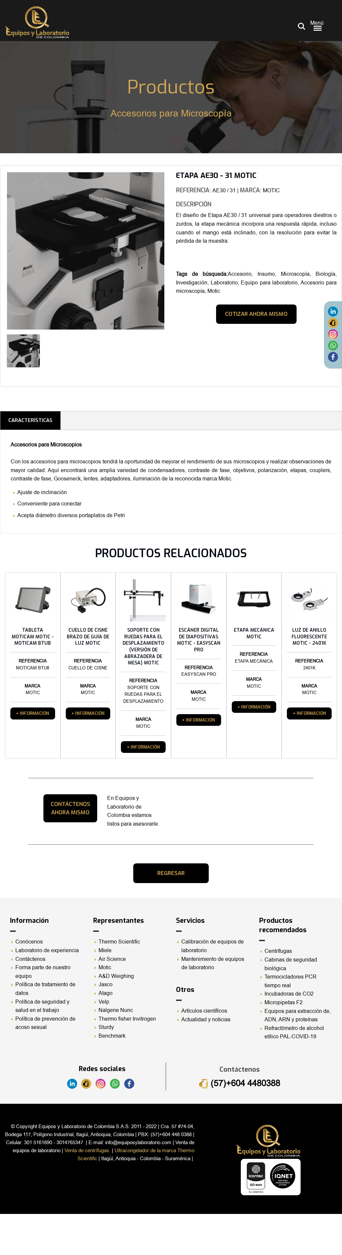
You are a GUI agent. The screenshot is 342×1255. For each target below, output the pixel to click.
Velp (104, 1002)
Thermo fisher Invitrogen (127, 1019)
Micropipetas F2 (284, 1002)
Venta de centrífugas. (87, 1150)
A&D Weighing (116, 976)
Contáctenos (30, 959)
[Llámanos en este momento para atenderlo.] (333, 323)
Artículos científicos (204, 1011)
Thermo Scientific (119, 942)
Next (174, 353)
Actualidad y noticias (205, 1019)
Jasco (106, 984)
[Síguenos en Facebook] (333, 357)
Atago (106, 993)
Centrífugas (278, 951)
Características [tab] (30, 420)
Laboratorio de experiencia (47, 950)
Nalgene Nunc (116, 1010)
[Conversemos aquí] (333, 345)
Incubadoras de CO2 (289, 994)
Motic (105, 967)
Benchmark (112, 1036)
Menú (317, 23)
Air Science (112, 959)
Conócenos (29, 942)
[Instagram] (333, 334)
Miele (105, 950)
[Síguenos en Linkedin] (333, 311)
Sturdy (106, 1027)
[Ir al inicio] (37, 22)
